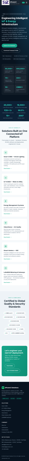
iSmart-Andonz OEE (6, 415)
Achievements (5, 429)
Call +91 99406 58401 (12, 370)
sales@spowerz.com (6, 444)
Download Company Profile (11, 50)
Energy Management (6, 410)
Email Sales (10, 365)
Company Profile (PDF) (7, 432)
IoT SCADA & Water (6, 408)
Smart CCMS (5, 406)
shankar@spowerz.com (7, 446)
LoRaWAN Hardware (6, 417)
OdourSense (5, 412)
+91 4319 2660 (5, 449)
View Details (7, 168)
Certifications (5, 427)
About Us (4, 425)
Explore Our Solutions (9, 45)
